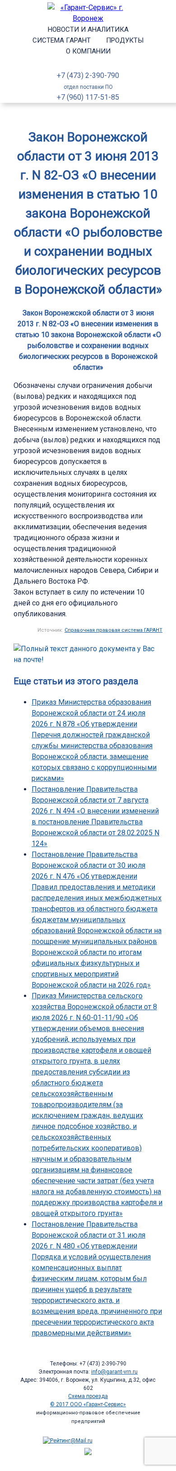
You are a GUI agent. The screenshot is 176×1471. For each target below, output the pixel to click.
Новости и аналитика (88, 29)
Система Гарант (61, 40)
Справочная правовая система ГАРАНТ (113, 630)
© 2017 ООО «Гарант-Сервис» (88, 1404)
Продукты (125, 40)
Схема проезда (88, 1396)
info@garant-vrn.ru (114, 1372)
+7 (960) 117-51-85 (88, 97)
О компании (88, 51)
